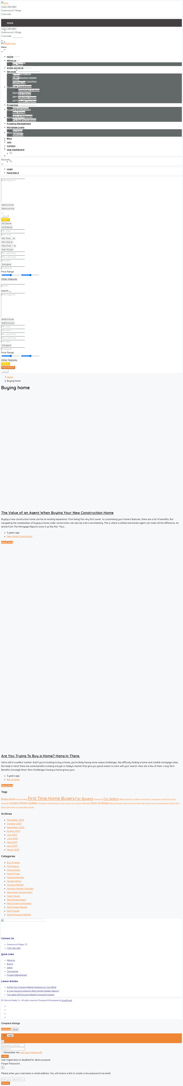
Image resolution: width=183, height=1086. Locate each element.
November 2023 (15, 820)
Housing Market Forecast (20, 888)
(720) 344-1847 (8, 6)
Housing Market (15, 884)
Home (10, 22)
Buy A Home (13, 779)
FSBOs (121, 799)
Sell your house (17, 807)
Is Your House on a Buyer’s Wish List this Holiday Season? (33, 991)
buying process (21, 799)
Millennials (86, 803)
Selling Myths (6, 807)
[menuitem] (10, 169)
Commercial (19, 82)
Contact (11, 146)
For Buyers (84, 798)
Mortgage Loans (15, 127)
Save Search (8, 367)
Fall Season (13, 866)
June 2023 (12, 838)
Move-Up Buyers (99, 802)
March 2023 (13, 849)
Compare (6, 1029)
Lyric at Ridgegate (22, 116)
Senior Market (29, 807)
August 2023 (13, 831)
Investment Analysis (28, 70)
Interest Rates (53, 803)
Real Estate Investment (19, 903)
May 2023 (12, 842)
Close (15, 1029)
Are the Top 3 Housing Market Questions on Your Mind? (31, 987)
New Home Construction (19, 536)
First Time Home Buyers (51, 798)
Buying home (8, 798)
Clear (4, 216)
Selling (16, 79)
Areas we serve (15, 67)
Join (9, 142)
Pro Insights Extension (24, 104)
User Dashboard (15, 155)
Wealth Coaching (27, 81)
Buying (16, 55)
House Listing (14, 881)
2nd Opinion (24, 74)
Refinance (18, 134)
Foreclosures (98, 799)
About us (11, 60)
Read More (7, 542)
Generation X (129, 799)
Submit (5, 1083)
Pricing (153, 803)
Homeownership (15, 877)
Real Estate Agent (16, 899)
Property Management (19, 123)
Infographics (42, 803)
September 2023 (15, 827)
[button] (10, 161)
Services (11, 49)
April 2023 (12, 846)
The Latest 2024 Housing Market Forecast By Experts (30, 995)
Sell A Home (13, 910)
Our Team (18, 36)
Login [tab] (10, 1035)
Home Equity (13, 870)
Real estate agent (163, 803)
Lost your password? (31, 1052)
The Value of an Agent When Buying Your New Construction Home (57, 512)
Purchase (18, 131)
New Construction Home (132, 803)
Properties (12, 87)
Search (5, 220)
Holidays (137, 799)
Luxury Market (75, 803)
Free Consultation (22, 86)
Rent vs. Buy (174, 803)
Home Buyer (146, 799)
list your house (64, 803)
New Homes (19, 112)
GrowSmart (66, 1000)
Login (4, 1056)
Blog (9, 132)
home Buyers (156, 799)
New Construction (116, 803)
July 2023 (12, 834)
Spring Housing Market (19, 914)
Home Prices (166, 799)
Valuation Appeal (27, 77)
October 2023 (14, 823)
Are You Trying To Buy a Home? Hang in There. (40, 756)
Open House (146, 803)
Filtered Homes (21, 108)
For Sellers (111, 799)
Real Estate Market (17, 907)
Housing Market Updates (24, 802)
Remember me (12, 1052)
